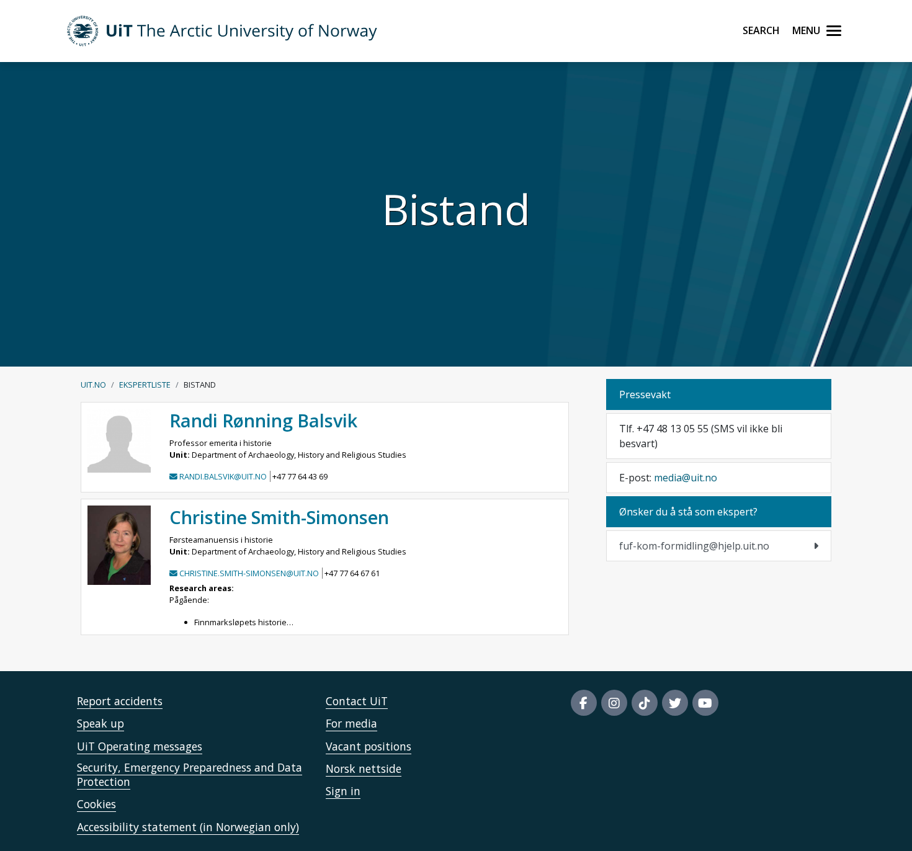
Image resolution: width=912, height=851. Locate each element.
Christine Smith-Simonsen (279, 517)
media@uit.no (685, 477)
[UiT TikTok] (645, 703)
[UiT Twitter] (675, 703)
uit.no (93, 384)
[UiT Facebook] (584, 703)
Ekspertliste (145, 384)
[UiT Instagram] (614, 703)
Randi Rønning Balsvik (263, 420)
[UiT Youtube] (705, 703)
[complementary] (718, 545)
